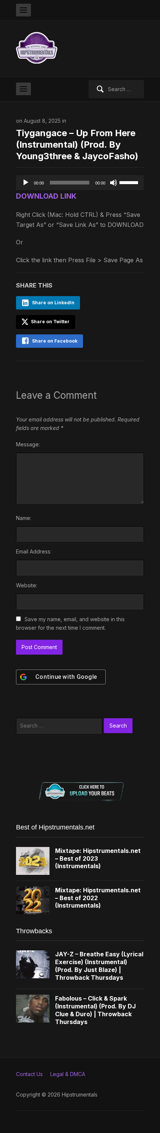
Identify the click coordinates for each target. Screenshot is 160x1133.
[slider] (129, 182)
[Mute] (113, 182)
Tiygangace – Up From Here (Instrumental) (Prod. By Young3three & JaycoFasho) (77, 144)
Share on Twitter (50, 321)
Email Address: (33, 551)
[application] (80, 182)
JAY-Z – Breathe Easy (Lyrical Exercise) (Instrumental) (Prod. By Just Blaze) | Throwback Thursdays (99, 965)
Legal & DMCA (67, 1074)
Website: (26, 585)
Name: (23, 518)
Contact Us (29, 1074)
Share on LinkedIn (53, 302)
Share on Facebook (54, 341)
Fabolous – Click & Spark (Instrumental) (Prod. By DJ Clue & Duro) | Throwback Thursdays (95, 1010)
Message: (28, 444)
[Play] (25, 182)
